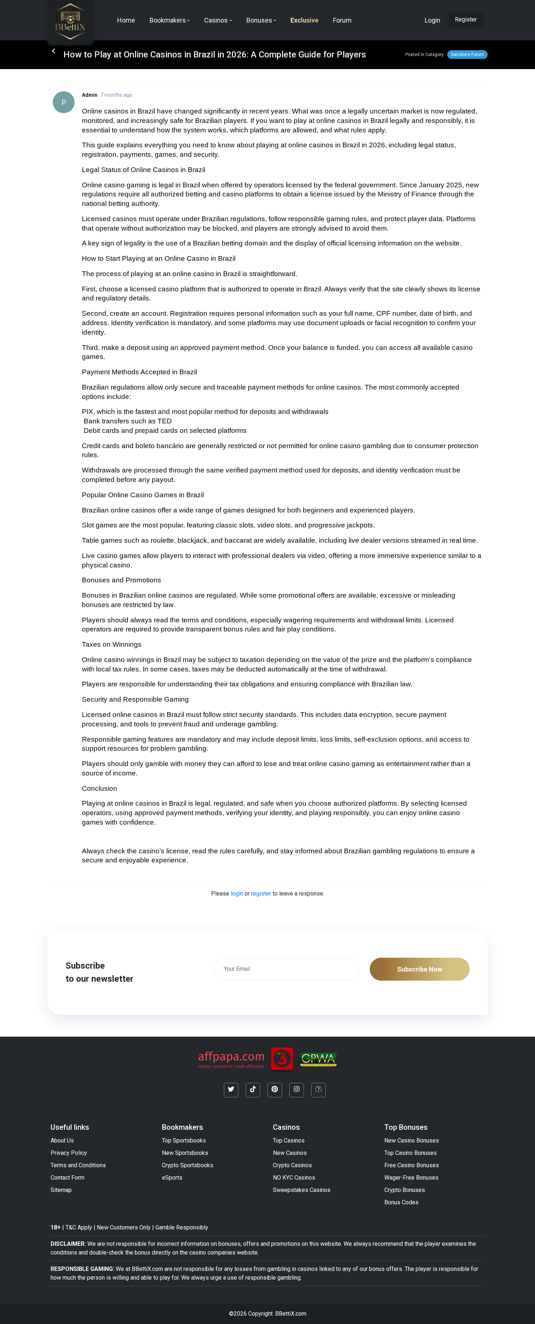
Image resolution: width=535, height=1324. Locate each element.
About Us (62, 1140)
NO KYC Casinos (294, 1177)
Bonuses (259, 20)
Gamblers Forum (467, 54)
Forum (342, 20)
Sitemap (61, 1190)
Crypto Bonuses (404, 1190)
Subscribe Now (419, 969)
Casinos (216, 20)
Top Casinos (289, 1140)
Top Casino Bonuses (410, 1152)
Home (126, 20)
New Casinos (290, 1152)
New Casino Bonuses (411, 1140)
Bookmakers (168, 20)
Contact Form (67, 1177)
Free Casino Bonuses (411, 1165)
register (261, 893)
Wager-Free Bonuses (411, 1177)
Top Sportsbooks (184, 1140)
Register (466, 19)
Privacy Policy (69, 1152)
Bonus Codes (401, 1202)
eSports (172, 1177)
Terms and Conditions (78, 1165)
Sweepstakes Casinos (301, 1190)
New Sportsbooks (185, 1152)
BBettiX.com (290, 1313)
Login (432, 20)
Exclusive (304, 20)
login (237, 893)
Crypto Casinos (292, 1165)
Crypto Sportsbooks (187, 1165)
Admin (90, 95)
